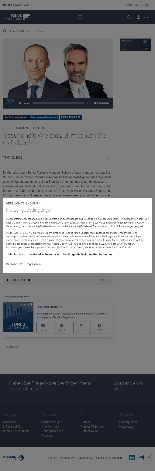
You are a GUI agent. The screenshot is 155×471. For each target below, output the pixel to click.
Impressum (33, 264)
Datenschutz (14, 264)
